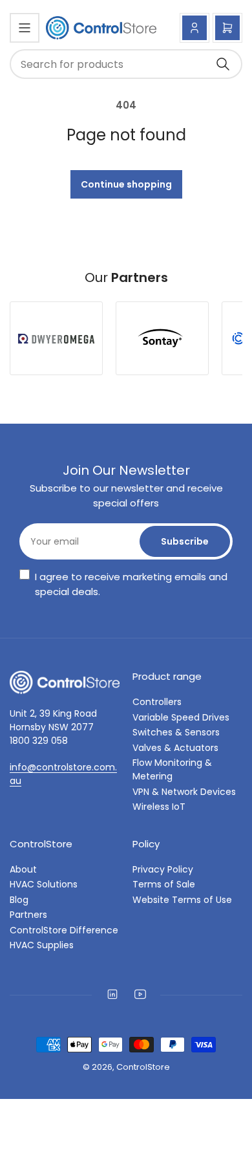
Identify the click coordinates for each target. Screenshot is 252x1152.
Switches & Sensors (176, 732)
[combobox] (126, 64)
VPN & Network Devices (184, 791)
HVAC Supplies (42, 945)
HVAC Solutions (44, 884)
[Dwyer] (56, 338)
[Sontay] (162, 338)
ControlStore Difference (64, 930)
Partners (28, 914)
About (23, 869)
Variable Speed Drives (180, 717)
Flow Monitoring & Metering (172, 769)
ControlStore (143, 1067)
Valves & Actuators (175, 747)
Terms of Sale (163, 884)
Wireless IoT (158, 806)
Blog (19, 899)
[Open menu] (24, 28)
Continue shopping (126, 184)
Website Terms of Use (182, 899)
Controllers (157, 701)
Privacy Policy (162, 869)
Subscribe (185, 541)
